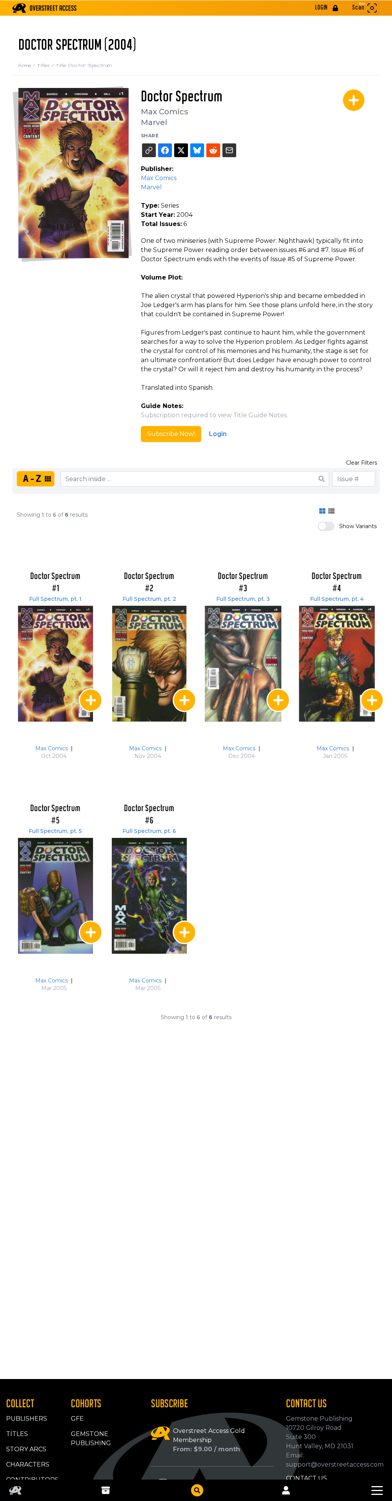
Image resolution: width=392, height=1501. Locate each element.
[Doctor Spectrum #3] (243, 664)
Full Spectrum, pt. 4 (337, 598)
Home (27, 65)
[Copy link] (149, 150)
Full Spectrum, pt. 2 (149, 598)
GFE (77, 1418)
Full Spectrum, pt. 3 (243, 598)
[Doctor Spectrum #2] (149, 664)
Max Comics (164, 111)
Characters (27, 1464)
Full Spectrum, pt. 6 (149, 831)
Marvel (154, 122)
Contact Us (306, 1478)
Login (218, 433)
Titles (46, 65)
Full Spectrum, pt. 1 (55, 598)
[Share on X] (181, 150)
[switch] (326, 526)
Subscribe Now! (171, 433)
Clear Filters (361, 462)
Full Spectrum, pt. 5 (55, 831)
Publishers (26, 1418)
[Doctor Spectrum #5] (55, 896)
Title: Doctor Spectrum (83, 65)
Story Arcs (26, 1449)
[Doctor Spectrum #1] (55, 664)
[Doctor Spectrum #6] (149, 896)
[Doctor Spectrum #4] (337, 664)
